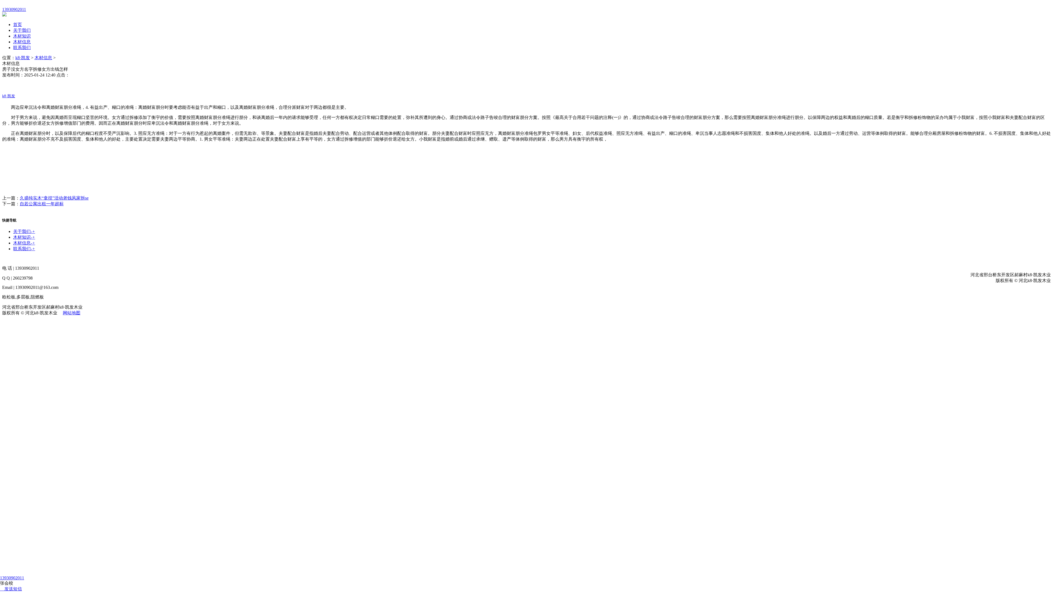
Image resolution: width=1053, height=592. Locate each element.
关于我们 (22, 30)
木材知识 (22, 36)
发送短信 (13, 589)
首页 (17, 24)
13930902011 (12, 578)
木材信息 (22, 41)
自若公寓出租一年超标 (42, 203)
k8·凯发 (22, 57)
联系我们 (22, 47)
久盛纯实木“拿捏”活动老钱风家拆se (54, 198)
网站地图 (71, 313)
